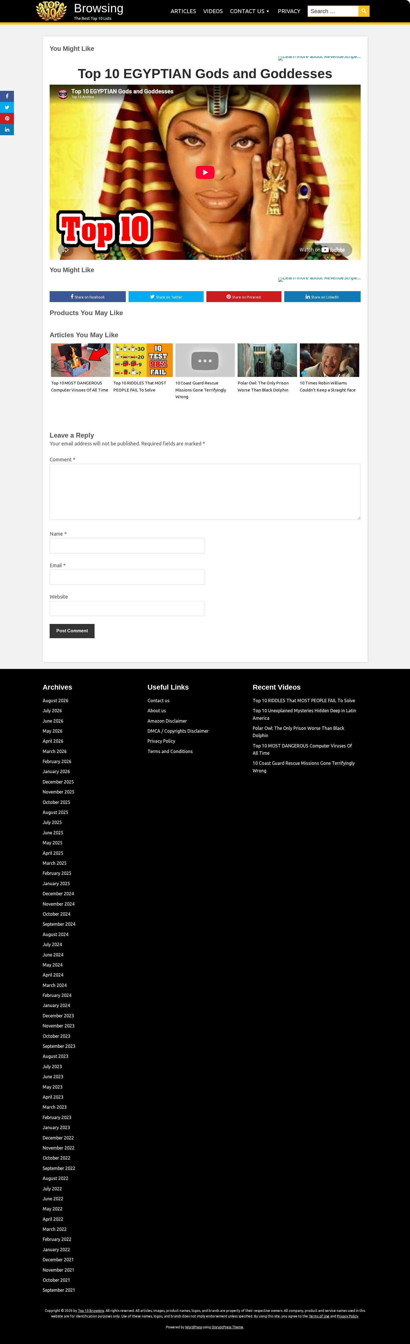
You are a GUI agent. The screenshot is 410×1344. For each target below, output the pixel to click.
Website (59, 596)
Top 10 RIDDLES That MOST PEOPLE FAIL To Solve (304, 700)
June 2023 (53, 1076)
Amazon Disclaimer (167, 720)
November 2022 (58, 1147)
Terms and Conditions (170, 751)
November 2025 (58, 791)
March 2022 (55, 1229)
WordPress (193, 1327)
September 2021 (59, 1290)
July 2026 (52, 710)
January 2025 (56, 883)
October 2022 (56, 1157)
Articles (183, 11)
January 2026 (56, 771)
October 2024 (56, 913)
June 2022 (53, 1198)
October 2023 (56, 1036)
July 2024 (52, 944)
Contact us (247, 11)
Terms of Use (319, 1316)
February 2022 (57, 1239)
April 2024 (53, 974)
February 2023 (57, 1117)
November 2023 (58, 1025)
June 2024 (53, 954)
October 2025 (56, 802)
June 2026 (53, 720)
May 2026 (52, 730)
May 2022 (52, 1208)
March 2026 (55, 751)
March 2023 (55, 1107)
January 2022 (56, 1249)
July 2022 (52, 1188)
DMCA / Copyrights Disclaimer (178, 730)
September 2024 (59, 924)
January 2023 (56, 1127)
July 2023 (52, 1066)
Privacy (289, 11)
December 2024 (58, 893)
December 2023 (58, 1015)
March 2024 (55, 985)
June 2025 (53, 832)
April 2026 (53, 741)
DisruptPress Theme (227, 1327)
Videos (213, 11)
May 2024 (52, 964)
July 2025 (52, 822)
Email (58, 565)
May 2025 (52, 842)
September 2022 (59, 1168)
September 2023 (59, 1046)
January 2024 (56, 1005)
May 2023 (52, 1086)
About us (157, 710)
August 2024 (55, 934)
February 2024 (57, 995)
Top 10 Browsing (91, 1310)
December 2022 (58, 1137)
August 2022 (55, 1178)
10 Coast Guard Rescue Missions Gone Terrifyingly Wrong (200, 390)
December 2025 (58, 781)
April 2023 (53, 1097)
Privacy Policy (161, 741)
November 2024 (58, 903)
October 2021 (56, 1280)
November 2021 (58, 1269)
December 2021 (58, 1259)
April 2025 (53, 853)
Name (58, 533)
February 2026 (57, 761)
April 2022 (53, 1219)
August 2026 (55, 700)
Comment (62, 459)
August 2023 (55, 1056)
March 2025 (55, 863)
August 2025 (55, 812)
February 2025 (57, 873)
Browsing (99, 8)
